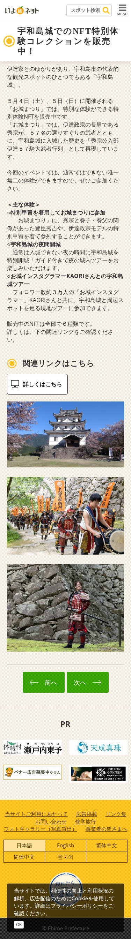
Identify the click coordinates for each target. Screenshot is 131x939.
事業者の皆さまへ (107, 828)
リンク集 (115, 813)
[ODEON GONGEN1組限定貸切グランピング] (98, 773)
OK (19, 924)
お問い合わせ (51, 821)
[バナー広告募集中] (32, 771)
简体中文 (24, 856)
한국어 (65, 856)
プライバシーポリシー (77, 905)
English (65, 845)
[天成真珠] (98, 747)
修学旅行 (85, 821)
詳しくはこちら (42, 384)
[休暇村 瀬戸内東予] (32, 747)
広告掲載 (86, 813)
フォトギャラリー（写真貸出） (40, 828)
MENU (122, 14)
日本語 (24, 845)
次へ (82, 682)
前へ (49, 682)
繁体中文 (106, 845)
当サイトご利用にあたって (36, 813)
